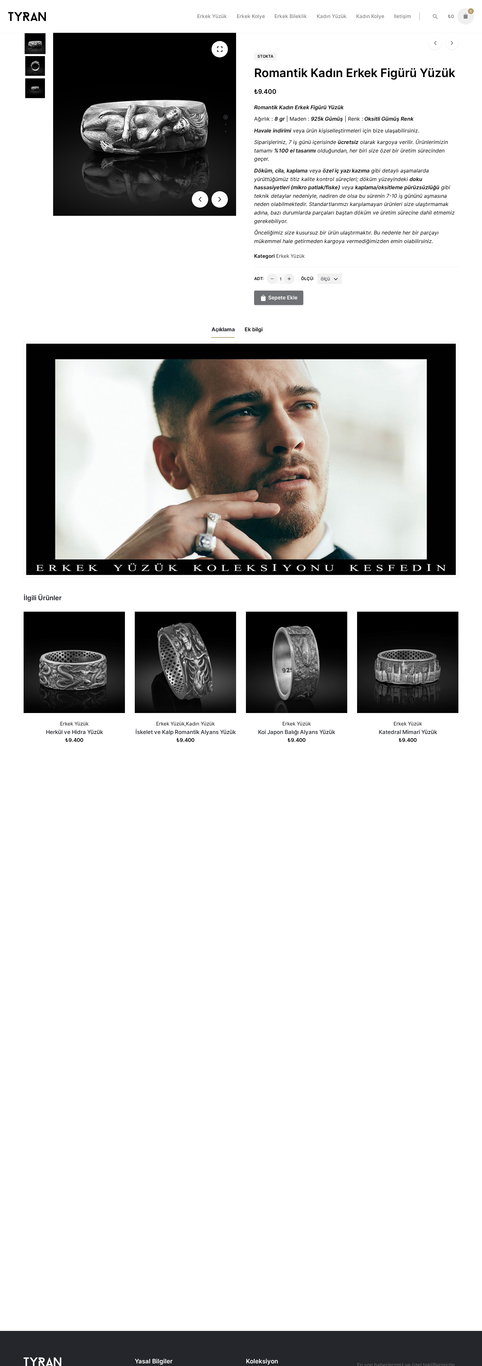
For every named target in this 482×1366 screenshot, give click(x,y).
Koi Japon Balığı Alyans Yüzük (296, 732)
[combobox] (329, 279)
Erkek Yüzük (290, 256)
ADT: (259, 278)
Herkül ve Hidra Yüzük (74, 732)
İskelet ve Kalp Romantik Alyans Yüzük (185, 732)
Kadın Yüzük (200, 724)
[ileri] (451, 42)
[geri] (435, 42)
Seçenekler (74, 747)
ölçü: (307, 278)
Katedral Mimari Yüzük (408, 732)
